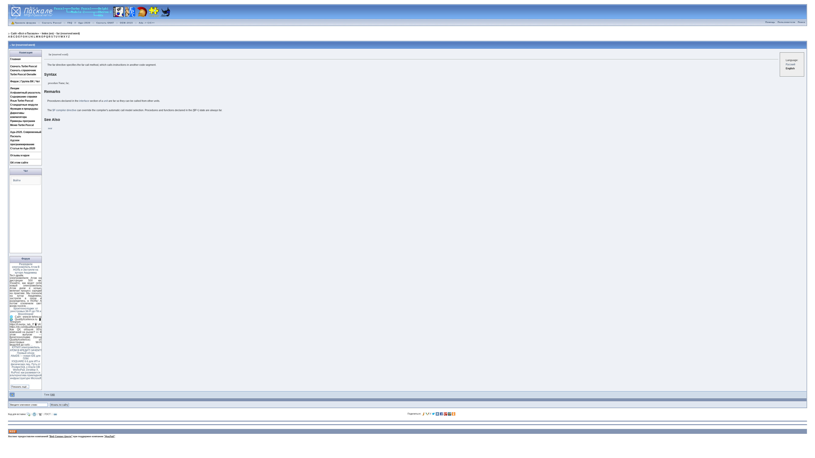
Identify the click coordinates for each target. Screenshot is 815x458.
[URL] (55, 414)
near (50, 128)
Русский (790, 64)
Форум (14, 81)
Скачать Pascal (52, 23)
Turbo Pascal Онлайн (23, 74)
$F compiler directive (64, 110)
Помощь (770, 22)
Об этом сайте (19, 162)
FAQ (69, 23)
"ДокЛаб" (109, 436)
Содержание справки (23, 96)
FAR (52, 394)
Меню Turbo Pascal (22, 125)
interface (84, 100)
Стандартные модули (24, 104)
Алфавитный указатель (25, 92)
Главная (15, 59)
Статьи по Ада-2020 (22, 148)
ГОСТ (48, 414)
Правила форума (25, 23)
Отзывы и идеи (19, 155)
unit (106, 100)
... (27, 305)
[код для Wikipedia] (40, 414)
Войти (17, 180)
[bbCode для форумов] (28, 414)
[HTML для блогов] (34, 414)
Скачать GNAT (105, 23)
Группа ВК (27, 81)
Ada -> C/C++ (147, 23)
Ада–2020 (84, 23)
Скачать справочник (23, 70)
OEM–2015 (126, 23)
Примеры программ (22, 121)
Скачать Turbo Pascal (23, 66)
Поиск (801, 22)
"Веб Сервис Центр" (60, 436)
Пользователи (786, 22)
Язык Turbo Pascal (21, 100)
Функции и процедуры (24, 108)
